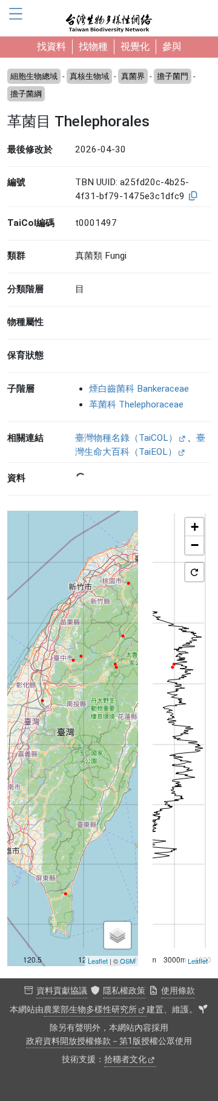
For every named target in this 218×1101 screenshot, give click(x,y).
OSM (127, 961)
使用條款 (178, 991)
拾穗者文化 (125, 1059)
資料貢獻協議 (61, 991)
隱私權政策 (124, 991)
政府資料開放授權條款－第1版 (83, 1041)
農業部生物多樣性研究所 (90, 1009)
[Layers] (117, 935)
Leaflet (98, 961)
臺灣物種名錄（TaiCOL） (126, 437)
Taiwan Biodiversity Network (109, 18)
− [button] (195, 545)
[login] (202, 1010)
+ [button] (195, 526)
